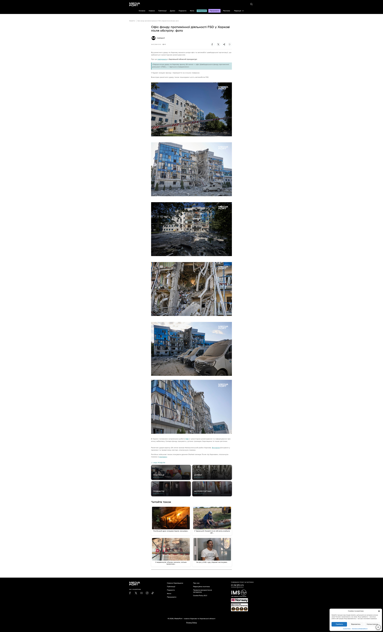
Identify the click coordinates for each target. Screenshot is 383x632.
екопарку (163, 457)
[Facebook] (213, 44)
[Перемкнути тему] (378, 627)
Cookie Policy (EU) (200, 595)
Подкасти (182, 11)
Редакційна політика (201, 586)
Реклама (226, 11)
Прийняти (339, 624)
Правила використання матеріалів (202, 591)
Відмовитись (355, 624)
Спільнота (202, 11)
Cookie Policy (347, 628)
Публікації (162, 11)
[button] (379, 611)
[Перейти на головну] (134, 4)
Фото (192, 11)
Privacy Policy (191, 622)
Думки (172, 11)
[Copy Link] (230, 44)
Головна (142, 11)
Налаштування (372, 624)
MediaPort (132, 20)
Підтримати (214, 11)
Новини (152, 11)
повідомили (162, 59)
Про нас (196, 583)
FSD (187, 439)
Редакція (237, 11)
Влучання (216, 447)
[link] (130, 593)
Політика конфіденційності (360, 628)
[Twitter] (218, 44)
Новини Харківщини (175, 583)
